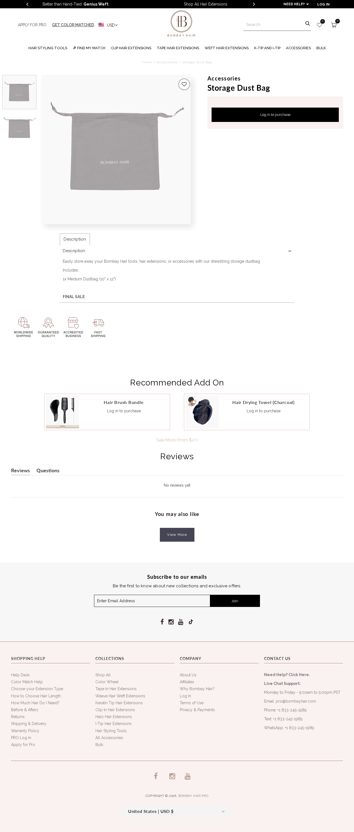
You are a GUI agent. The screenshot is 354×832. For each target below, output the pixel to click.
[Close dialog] (256, 356)
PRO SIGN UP (218, 436)
